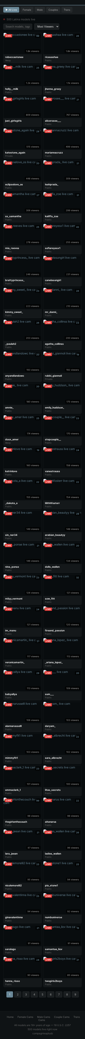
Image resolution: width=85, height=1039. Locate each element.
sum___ (49, 694)
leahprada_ (51, 184)
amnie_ (9, 407)
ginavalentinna (14, 917)
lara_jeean (11, 853)
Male (40, 9)
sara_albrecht (53, 757)
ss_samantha (13, 216)
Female (27, 9)
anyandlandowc (14, 375)
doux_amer (12, 439)
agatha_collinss (54, 343)
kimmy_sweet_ (14, 312)
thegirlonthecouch (16, 821)
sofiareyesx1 (52, 248)
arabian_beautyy (55, 534)
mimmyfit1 (11, 757)
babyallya (11, 694)
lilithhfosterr (52, 503)
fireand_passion (55, 630)
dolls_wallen (52, 566)
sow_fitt (50, 598)
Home (10, 1016)
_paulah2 (10, 343)
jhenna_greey (53, 88)
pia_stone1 (51, 885)
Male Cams (43, 1016)
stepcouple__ (53, 439)
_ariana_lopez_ (54, 662)
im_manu (10, 630)
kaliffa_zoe (51, 216)
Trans (67, 9)
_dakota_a (11, 503)
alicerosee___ (53, 120)
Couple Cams (62, 1016)
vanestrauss (52, 471)
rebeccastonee (14, 57)
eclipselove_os (14, 184)
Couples (53, 9)
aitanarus (50, 821)
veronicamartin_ (15, 662)
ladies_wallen (53, 853)
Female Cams (25, 1016)
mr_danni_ (51, 312)
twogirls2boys (53, 980)
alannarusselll (13, 726)
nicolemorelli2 (13, 885)
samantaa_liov (53, 949)
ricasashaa (51, 57)
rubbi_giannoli (53, 375)
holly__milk (11, 88)
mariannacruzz (54, 152)
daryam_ (50, 726)
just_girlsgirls (13, 120)
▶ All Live (11, 9)
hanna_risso (12, 980)
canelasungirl (53, 280)
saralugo (10, 949)
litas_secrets (53, 789)
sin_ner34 (11, 534)
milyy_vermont (13, 598)
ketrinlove (11, 471)
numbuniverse (53, 917)
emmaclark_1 (13, 789)
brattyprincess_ (15, 280)
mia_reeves (12, 248)
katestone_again (15, 152)
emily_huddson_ (54, 407)
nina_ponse (12, 566)
